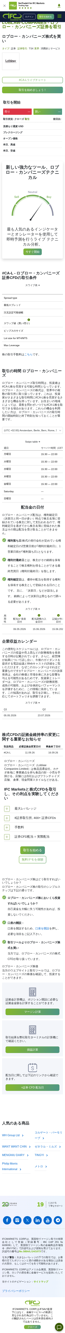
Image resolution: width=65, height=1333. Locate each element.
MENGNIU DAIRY (13, 1155)
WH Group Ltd (11, 1135)
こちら (28, 354)
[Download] (59, 6)
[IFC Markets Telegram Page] (58, 1220)
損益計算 (32, 1049)
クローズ (32, 1327)
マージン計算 (32, 1011)
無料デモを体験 (33, 859)
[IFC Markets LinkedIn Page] (37, 1220)
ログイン (29, 16)
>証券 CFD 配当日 (32, 1087)
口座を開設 (42, 928)
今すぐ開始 (33, 251)
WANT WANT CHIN (14, 1146)
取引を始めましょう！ (32, 89)
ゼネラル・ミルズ (46, 1146)
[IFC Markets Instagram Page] (17, 1220)
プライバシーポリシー (16, 1290)
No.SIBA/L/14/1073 (30, 1251)
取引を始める (45, 16)
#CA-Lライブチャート (32, 80)
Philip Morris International (10, 1166)
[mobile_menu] (59, 16)
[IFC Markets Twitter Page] (27, 1220)
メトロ (39, 1166)
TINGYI (40, 1155)
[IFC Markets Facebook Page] (7, 1220)
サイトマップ (41, 1281)
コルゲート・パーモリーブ (48, 1135)
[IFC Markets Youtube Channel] (48, 1220)
